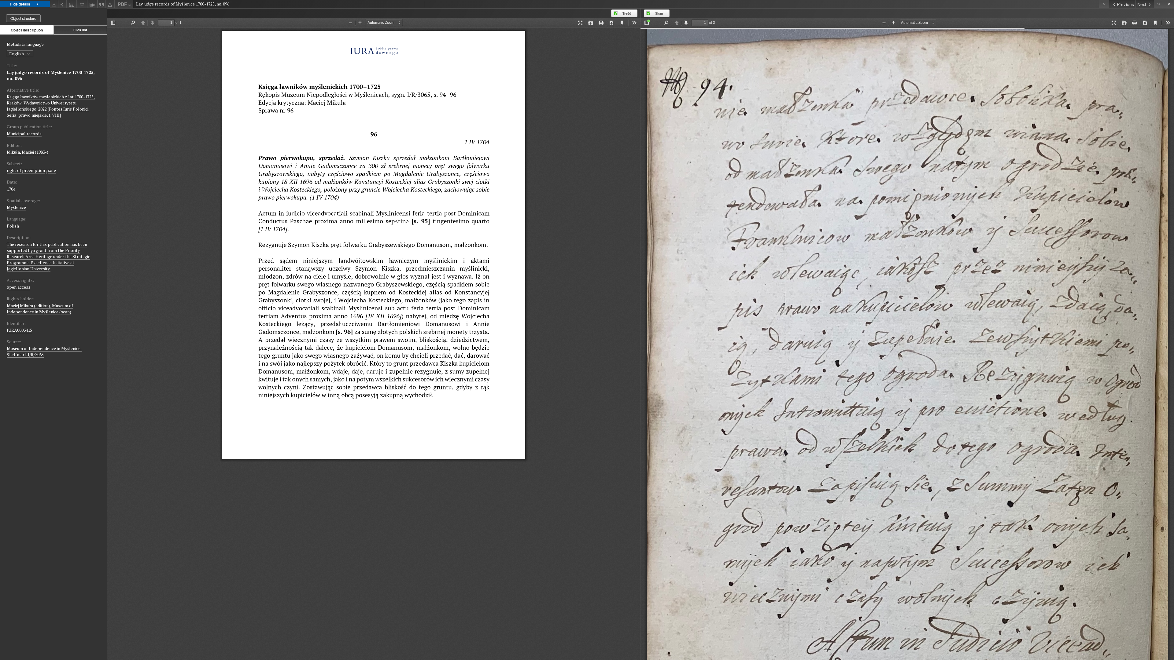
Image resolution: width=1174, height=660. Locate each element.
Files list (80, 29)
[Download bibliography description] (92, 4)
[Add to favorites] (82, 4)
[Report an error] (110, 4)
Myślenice (16, 207)
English (17, 54)
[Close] (1169, 4)
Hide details (20, 4)
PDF (122, 4)
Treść (626, 13)
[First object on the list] (1104, 4)
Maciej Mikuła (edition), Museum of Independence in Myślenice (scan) (40, 309)
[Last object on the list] (1159, 4)
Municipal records (24, 134)
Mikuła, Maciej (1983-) (27, 152)
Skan (659, 13)
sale (52, 170)
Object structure (23, 18)
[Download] (54, 4)
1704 (11, 189)
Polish (13, 226)
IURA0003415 (19, 330)
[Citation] (102, 4)
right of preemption (26, 170)
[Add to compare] (72, 4)
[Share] (62, 4)
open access (18, 287)
